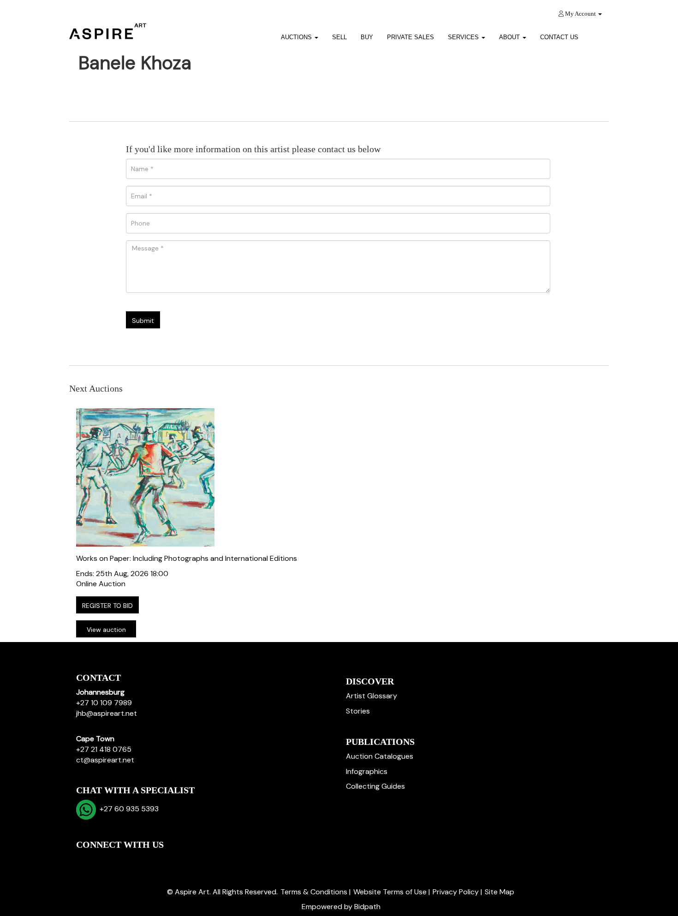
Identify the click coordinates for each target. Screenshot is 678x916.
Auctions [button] (297, 37)
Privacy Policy (456, 892)
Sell (339, 37)
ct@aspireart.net (105, 760)
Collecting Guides (375, 786)
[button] (597, 34)
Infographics (366, 771)
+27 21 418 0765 (103, 749)
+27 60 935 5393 (127, 809)
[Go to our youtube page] (123, 860)
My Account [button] (580, 13)
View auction (106, 629)
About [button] (510, 37)
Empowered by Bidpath (341, 906)
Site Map (499, 892)
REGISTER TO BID (107, 605)
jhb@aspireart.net (106, 713)
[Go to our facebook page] (85, 860)
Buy (367, 37)
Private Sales (410, 37)
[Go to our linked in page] (104, 860)
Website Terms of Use (390, 892)
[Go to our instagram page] (142, 860)
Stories (358, 711)
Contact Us (559, 37)
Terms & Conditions (313, 892)
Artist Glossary (371, 696)
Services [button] (464, 37)
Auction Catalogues (379, 756)
